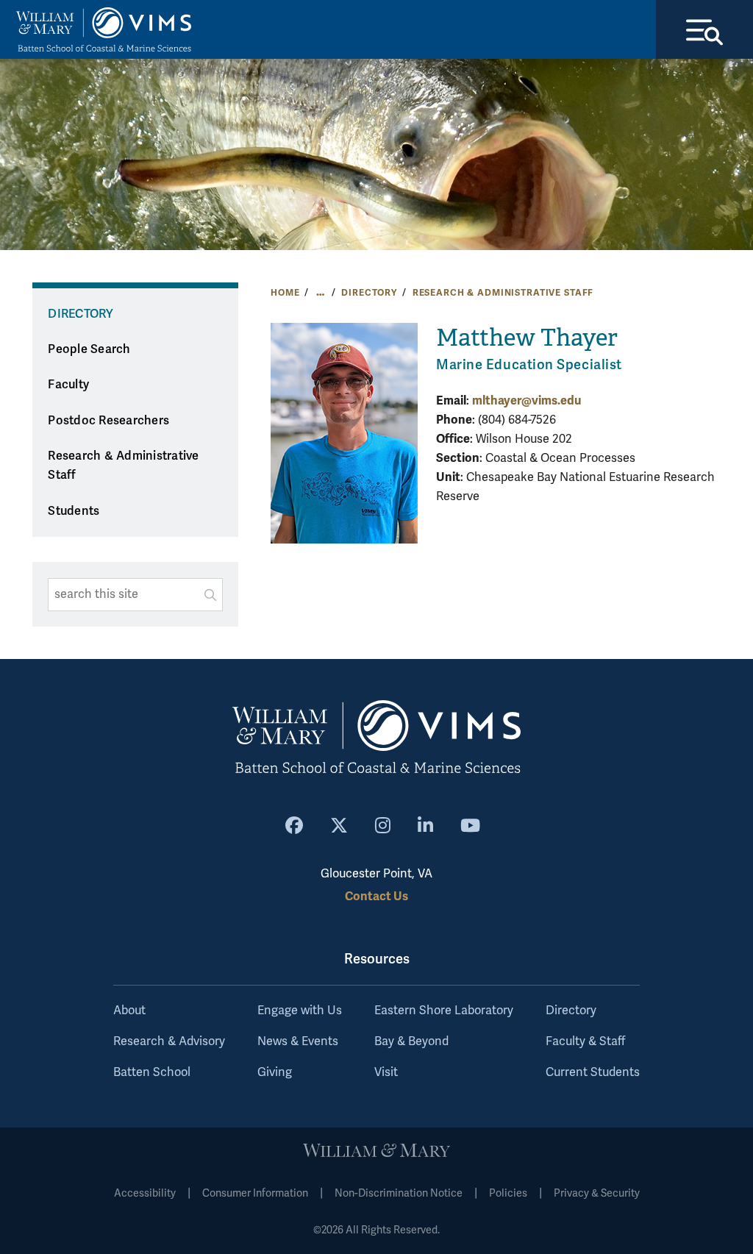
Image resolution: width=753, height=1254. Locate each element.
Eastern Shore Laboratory (443, 1010)
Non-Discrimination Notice (399, 1193)
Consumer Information (255, 1193)
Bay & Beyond (411, 1041)
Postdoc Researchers (108, 420)
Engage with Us (299, 1010)
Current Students (593, 1072)
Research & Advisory (169, 1041)
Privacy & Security (597, 1193)
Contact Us (376, 896)
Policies (508, 1193)
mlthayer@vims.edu (526, 400)
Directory (369, 293)
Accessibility (145, 1193)
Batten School (151, 1072)
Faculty (68, 384)
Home (285, 293)
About (129, 1010)
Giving (274, 1072)
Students (73, 511)
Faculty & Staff (585, 1041)
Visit (386, 1072)
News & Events (297, 1041)
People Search (89, 349)
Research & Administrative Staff (503, 293)
